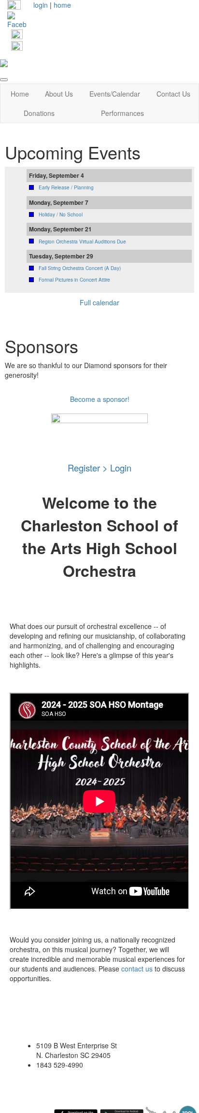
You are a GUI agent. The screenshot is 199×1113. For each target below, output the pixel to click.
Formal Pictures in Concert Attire (74, 279)
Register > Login (99, 467)
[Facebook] (16, 19)
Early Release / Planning (66, 187)
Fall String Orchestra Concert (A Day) (80, 268)
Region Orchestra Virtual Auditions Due (82, 241)
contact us (137, 968)
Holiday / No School (61, 214)
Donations (39, 113)
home (62, 5)
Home (20, 94)
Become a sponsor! (99, 399)
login (40, 5)
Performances (122, 113)
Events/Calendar (114, 94)
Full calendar (99, 302)
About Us (59, 94)
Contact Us (173, 94)
